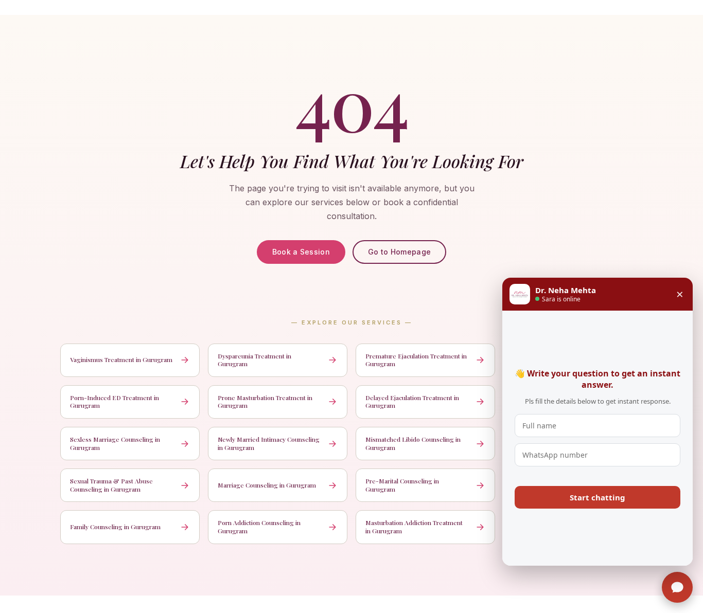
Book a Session (301, 251)
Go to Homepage (399, 251)
